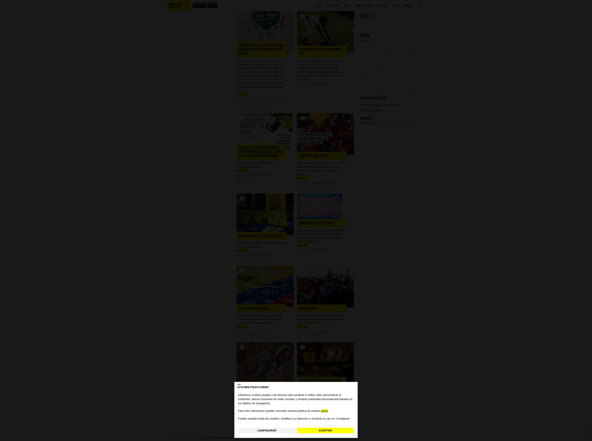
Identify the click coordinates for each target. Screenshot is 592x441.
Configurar (266, 430)
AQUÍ (324, 411)
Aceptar (325, 430)
